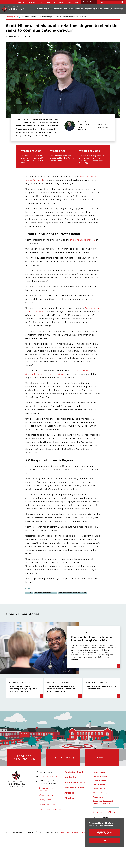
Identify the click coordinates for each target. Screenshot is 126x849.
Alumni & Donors (100, 793)
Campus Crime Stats (47, 804)
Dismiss (104, 840)
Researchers (98, 797)
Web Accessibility (46, 795)
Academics (57, 9)
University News (12, 17)
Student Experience (73, 9)
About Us (108, 9)
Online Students (99, 780)
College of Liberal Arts (45, 593)
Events (48, 2)
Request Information (24, 757)
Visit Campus (63, 757)
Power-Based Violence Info (50, 809)
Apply (102, 757)
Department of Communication (72, 593)
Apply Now (22, 2)
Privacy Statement (46, 800)
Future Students (99, 772)
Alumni (29, 593)
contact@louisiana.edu (48, 776)
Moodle (68, 2)
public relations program (82, 240)
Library (77, 2)
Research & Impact (93, 9)
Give (54, 2)
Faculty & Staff (99, 784)
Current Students (100, 776)
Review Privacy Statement (104, 832)
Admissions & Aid (43, 9)
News (40, 2)
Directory (32, 2)
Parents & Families (100, 789)
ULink (61, 2)
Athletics (118, 9)
